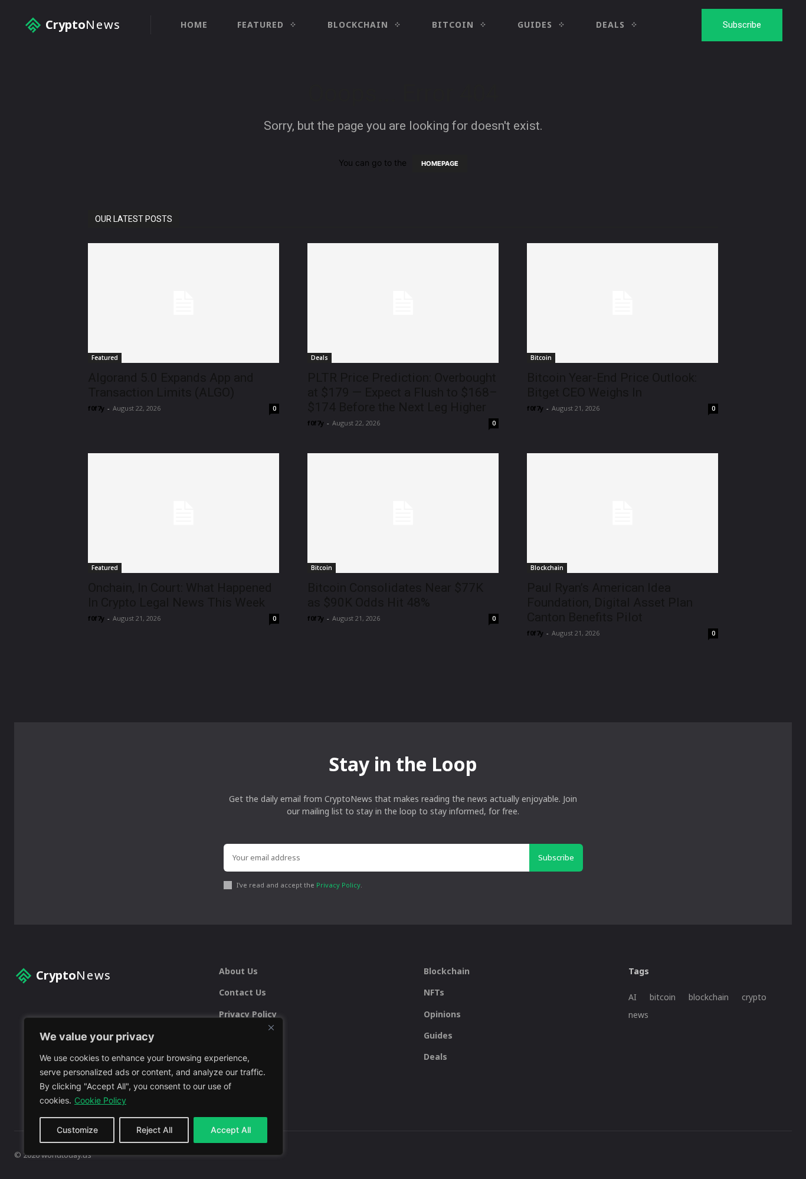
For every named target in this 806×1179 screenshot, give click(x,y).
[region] (153, 1086)
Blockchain (546, 568)
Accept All (231, 1130)
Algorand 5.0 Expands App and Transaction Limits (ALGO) (171, 385)
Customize (77, 1130)
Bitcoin (541, 357)
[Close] (271, 1027)
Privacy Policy (338, 884)
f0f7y (96, 408)
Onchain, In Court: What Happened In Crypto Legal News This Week (180, 595)
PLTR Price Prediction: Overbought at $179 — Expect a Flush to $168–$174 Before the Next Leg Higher (402, 392)
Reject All (154, 1130)
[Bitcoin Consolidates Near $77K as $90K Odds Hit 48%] (403, 513)
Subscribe (556, 857)
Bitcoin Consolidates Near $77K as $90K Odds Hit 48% (395, 595)
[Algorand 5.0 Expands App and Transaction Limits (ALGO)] (183, 303)
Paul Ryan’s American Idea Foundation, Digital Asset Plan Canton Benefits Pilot (610, 602)
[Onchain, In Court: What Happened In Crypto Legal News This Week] (183, 513)
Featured (104, 357)
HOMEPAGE (439, 163)
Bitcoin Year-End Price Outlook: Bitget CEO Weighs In (612, 385)
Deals (319, 357)
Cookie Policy (100, 1100)
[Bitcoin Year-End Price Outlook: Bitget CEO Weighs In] (622, 303)
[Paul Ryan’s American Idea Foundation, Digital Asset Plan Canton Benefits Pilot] (622, 513)
